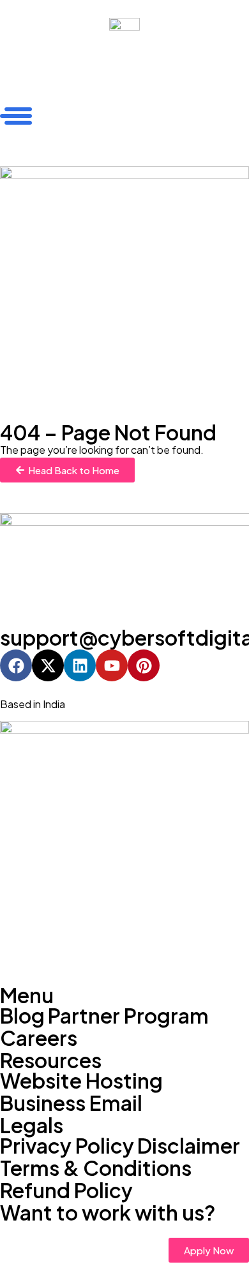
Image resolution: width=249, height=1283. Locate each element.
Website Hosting (81, 1080)
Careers (38, 1037)
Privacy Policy (67, 1145)
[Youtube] (112, 665)
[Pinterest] (144, 665)
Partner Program (128, 1015)
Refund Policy (66, 1190)
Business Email (71, 1102)
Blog (22, 1015)
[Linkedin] (80, 665)
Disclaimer (188, 1145)
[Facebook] (16, 665)
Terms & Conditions (96, 1167)
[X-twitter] (48, 665)
